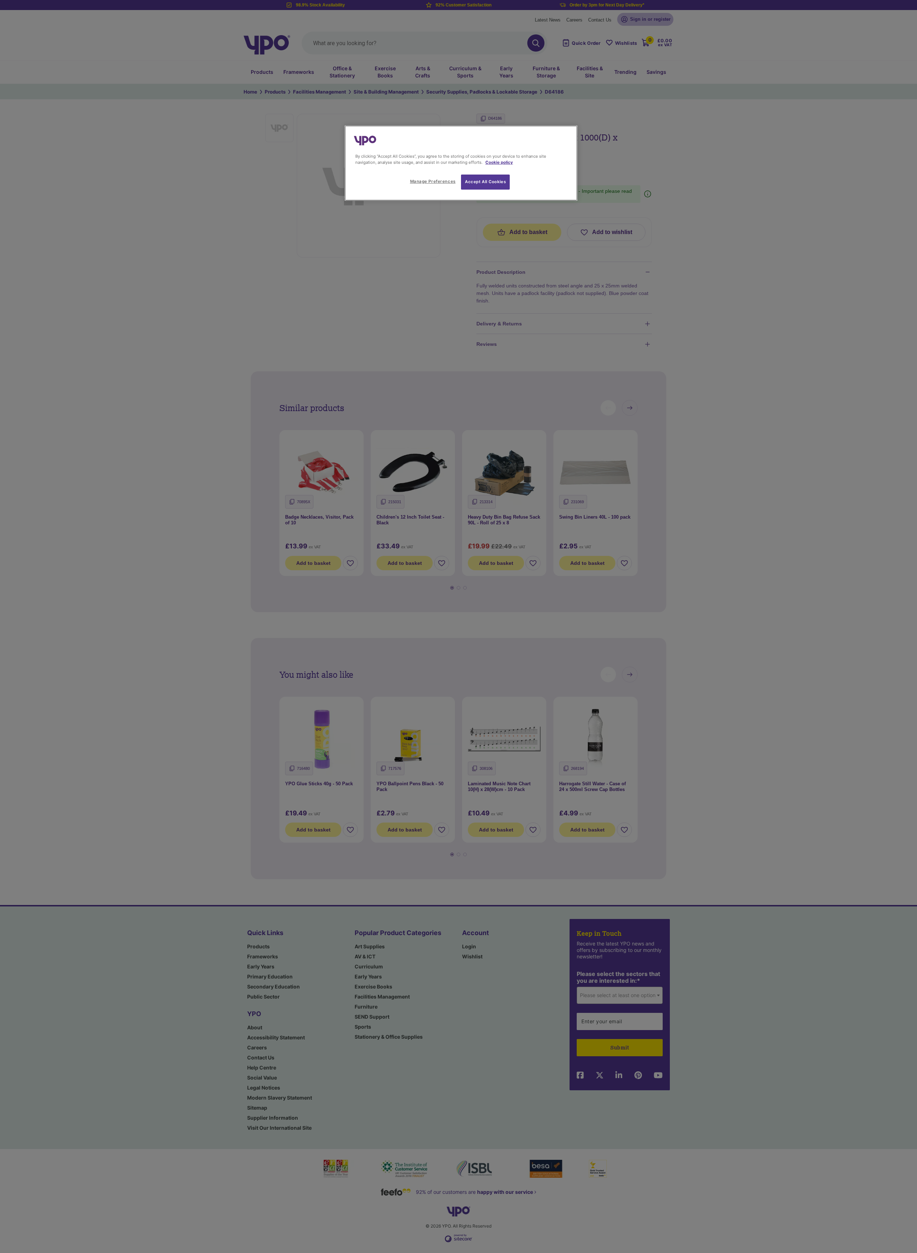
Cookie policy (499, 162)
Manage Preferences (433, 181)
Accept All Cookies (485, 181)
